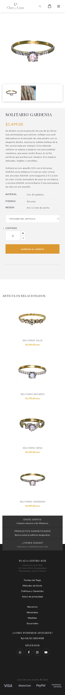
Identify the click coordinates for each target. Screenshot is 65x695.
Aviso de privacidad (32, 596)
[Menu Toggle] (58, 6)
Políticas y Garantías (32, 591)
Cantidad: (12, 228)
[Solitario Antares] (32, 371)
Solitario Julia (33, 340)
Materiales (32, 612)
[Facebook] (20, 652)
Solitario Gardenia (32, 501)
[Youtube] (46, 652)
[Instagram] (37, 652)
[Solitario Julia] (32, 318)
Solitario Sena (32, 448)
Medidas (32, 618)
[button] (49, 6)
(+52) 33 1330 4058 (33, 638)
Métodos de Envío (32, 585)
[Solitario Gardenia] (32, 479)
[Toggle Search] (40, 6)
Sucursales (32, 623)
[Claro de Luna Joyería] (20, 6)
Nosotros (32, 606)
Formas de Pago (32, 580)
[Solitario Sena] (32, 425)
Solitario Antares (33, 394)
